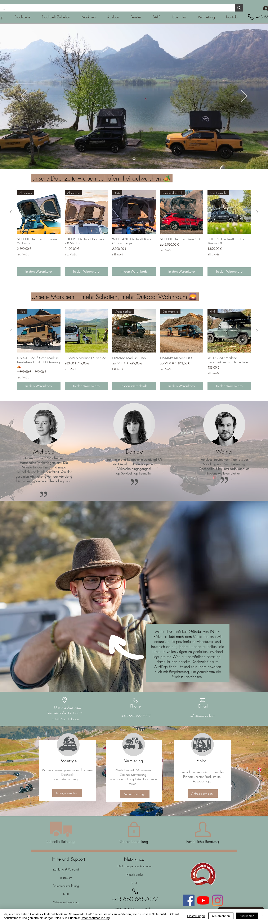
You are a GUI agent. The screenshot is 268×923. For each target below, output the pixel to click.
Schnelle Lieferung (60, 841)
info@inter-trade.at (202, 716)
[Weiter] (244, 96)
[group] (134, 233)
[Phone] (251, 17)
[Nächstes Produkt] (257, 211)
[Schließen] (262, 916)
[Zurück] (24, 96)
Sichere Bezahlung (134, 841)
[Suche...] (239, 8)
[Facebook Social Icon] (189, 900)
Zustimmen (247, 916)
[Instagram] (217, 900)
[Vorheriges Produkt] (10, 211)
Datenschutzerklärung (95, 918)
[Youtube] (203, 900)
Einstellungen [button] (196, 916)
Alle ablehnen (221, 916)
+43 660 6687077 (136, 716)
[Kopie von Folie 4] (134, 158)
